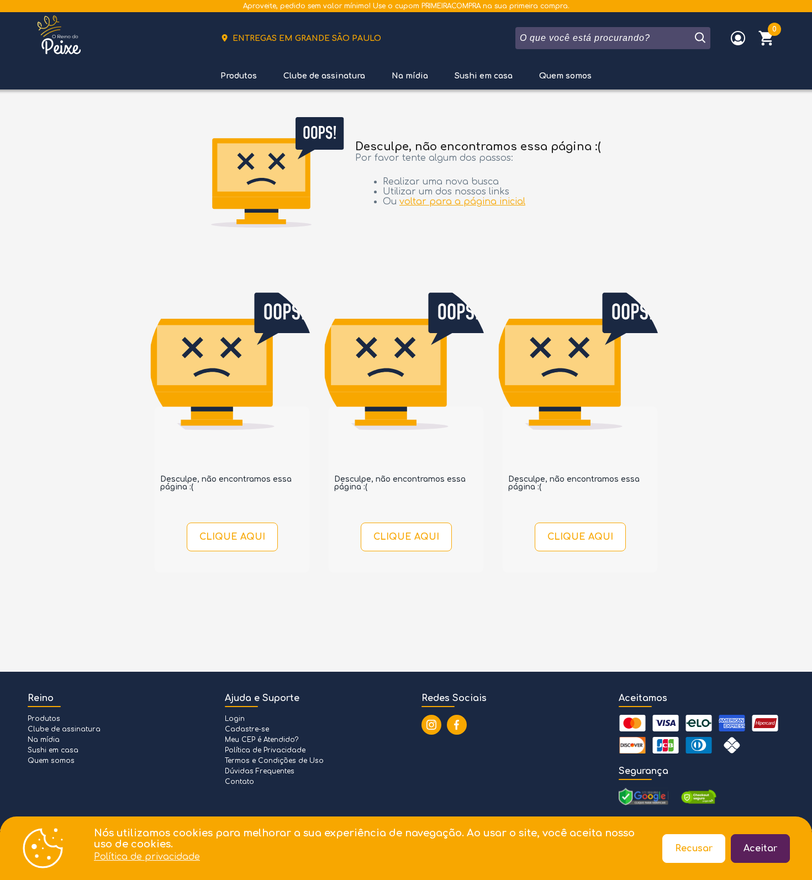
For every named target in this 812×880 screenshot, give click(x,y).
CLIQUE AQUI (232, 537)
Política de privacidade (147, 857)
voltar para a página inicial (462, 202)
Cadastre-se (247, 729)
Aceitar (760, 848)
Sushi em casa (484, 76)
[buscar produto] (699, 38)
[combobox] (604, 38)
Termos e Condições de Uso (274, 761)
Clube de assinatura (324, 76)
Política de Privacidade (265, 750)
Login (235, 719)
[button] (767, 38)
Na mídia (410, 76)
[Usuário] (738, 38)
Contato (239, 782)
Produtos (238, 76)
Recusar (694, 848)
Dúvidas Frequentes (259, 771)
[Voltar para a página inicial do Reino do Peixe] (59, 38)
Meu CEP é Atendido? (261, 740)
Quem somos (565, 76)
